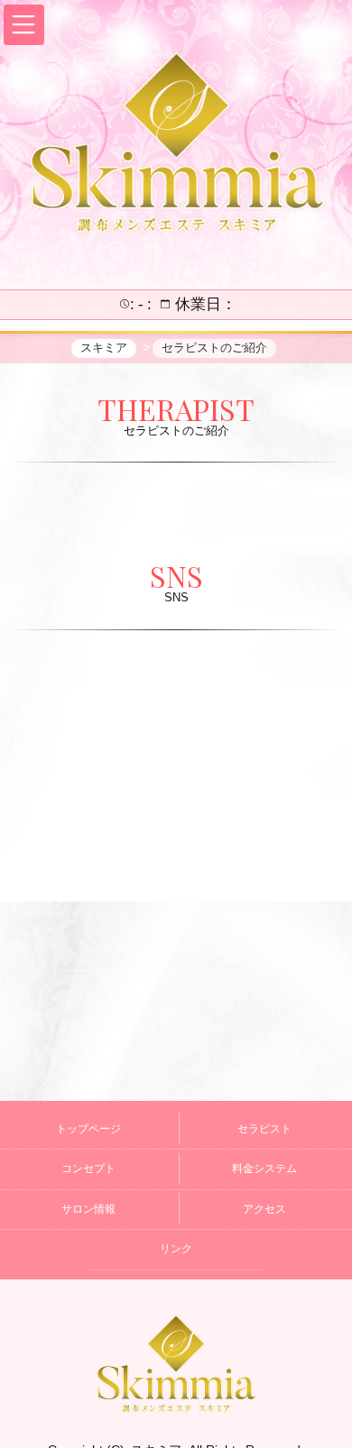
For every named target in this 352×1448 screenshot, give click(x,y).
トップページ (88, 1129)
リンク (176, 1248)
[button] (24, 25)
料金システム (264, 1168)
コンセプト (88, 1168)
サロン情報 (88, 1209)
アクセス (264, 1209)
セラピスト (264, 1129)
